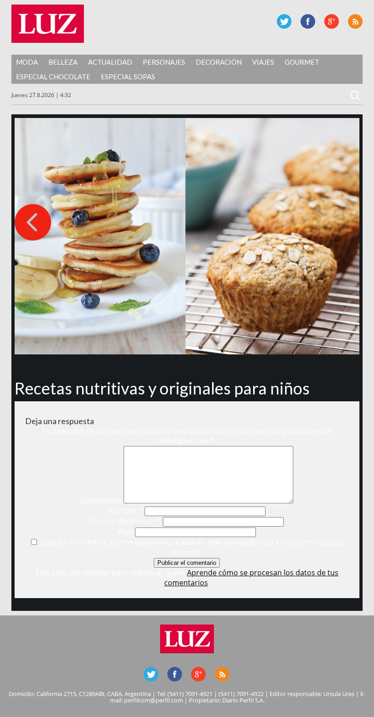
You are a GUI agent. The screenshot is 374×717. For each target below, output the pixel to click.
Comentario (101, 501)
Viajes (263, 62)
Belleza (63, 62)
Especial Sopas (128, 76)
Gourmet (302, 62)
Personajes (164, 62)
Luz (47, 24)
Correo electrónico (125, 521)
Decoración (219, 62)
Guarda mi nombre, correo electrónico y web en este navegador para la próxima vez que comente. (192, 547)
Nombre (125, 511)
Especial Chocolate (53, 76)
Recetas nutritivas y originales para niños (162, 388)
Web (125, 532)
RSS (355, 21)
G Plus (331, 21)
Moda (27, 62)
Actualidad (110, 62)
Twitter (284, 21)
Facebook (308, 21)
